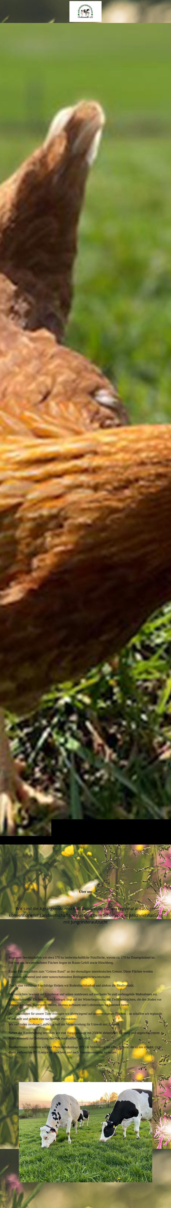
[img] (85, 433)
